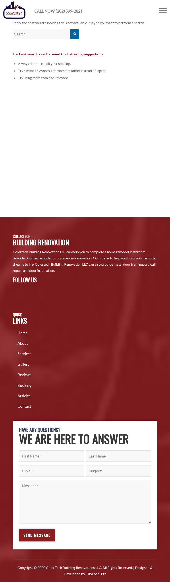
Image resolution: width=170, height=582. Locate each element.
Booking (24, 385)
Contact (24, 406)
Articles (24, 395)
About (22, 343)
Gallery (23, 364)
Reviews (24, 374)
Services (24, 353)
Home (22, 333)
